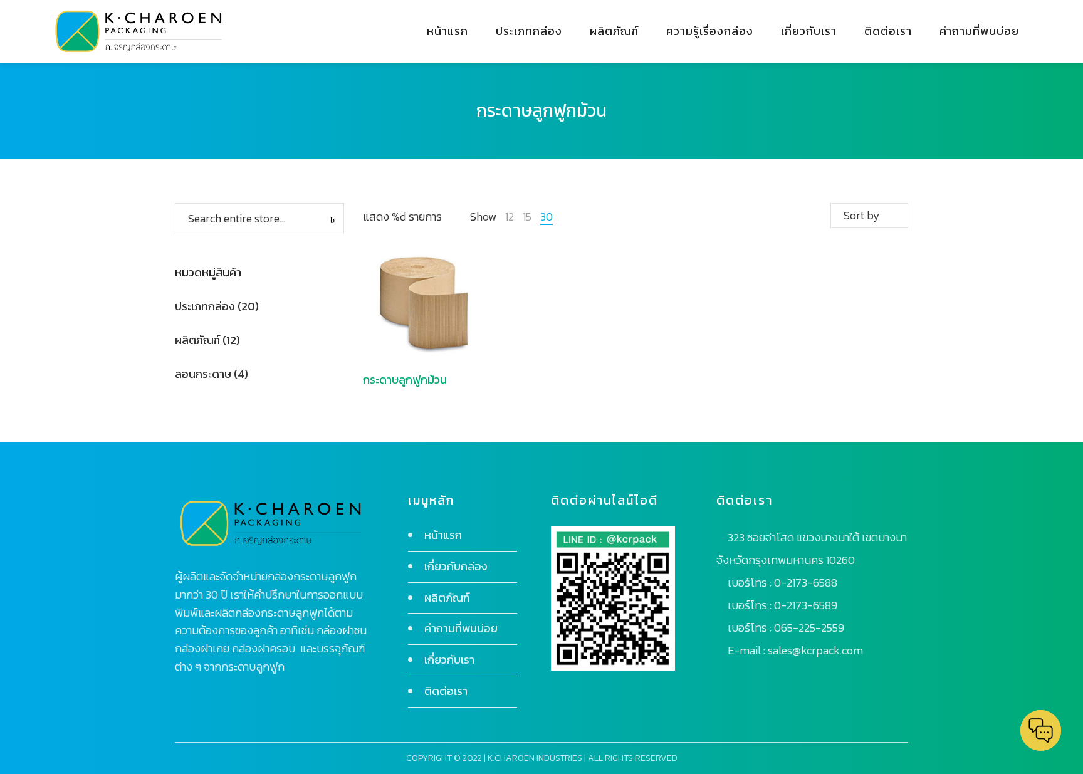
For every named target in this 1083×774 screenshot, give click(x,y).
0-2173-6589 (805, 605)
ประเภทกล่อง (205, 306)
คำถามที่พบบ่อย (461, 628)
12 (509, 216)
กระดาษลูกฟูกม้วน (405, 379)
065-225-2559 (809, 627)
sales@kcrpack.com (815, 650)
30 (546, 216)
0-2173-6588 (805, 582)
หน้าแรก (443, 534)
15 (527, 216)
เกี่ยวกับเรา (449, 659)
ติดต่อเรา (446, 690)
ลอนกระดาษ (203, 373)
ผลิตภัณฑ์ (197, 340)
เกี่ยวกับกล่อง (456, 566)
